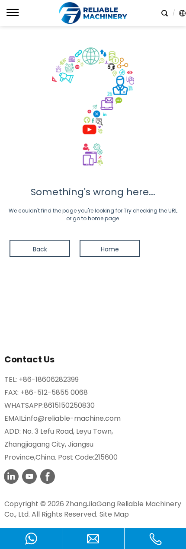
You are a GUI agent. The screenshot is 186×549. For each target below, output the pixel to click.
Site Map (114, 514)
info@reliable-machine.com (73, 418)
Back (40, 249)
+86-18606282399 (49, 379)
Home (110, 249)
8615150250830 (69, 405)
